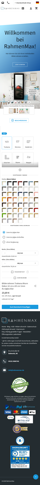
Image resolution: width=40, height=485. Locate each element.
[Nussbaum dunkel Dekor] (14, 204)
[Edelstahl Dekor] (20, 215)
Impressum (20, 329)
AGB (12, 326)
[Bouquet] (15, 102)
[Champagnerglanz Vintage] (14, 215)
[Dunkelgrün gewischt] (30, 194)
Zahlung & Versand (8, 329)
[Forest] (12, 102)
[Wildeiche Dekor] (14, 220)
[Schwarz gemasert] (25, 183)
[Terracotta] (14, 199)
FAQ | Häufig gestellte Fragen (12, 332)
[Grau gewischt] (4, 188)
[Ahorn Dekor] (4, 183)
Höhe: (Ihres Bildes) (8, 259)
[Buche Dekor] (25, 199)
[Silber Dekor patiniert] (9, 220)
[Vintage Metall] (25, 204)
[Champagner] (36, 204)
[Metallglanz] (4, 194)
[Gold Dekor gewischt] (36, 215)
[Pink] (36, 194)
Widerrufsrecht (20, 326)
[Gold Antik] (4, 210)
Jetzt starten (20, 64)
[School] (26, 102)
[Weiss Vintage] (20, 220)
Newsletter (27, 332)
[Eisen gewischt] (30, 204)
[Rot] (36, 210)
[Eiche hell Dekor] (30, 199)
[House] (8, 102)
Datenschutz (31, 326)
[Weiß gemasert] (36, 188)
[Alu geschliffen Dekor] (20, 204)
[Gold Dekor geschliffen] (30, 215)
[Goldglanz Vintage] (9, 215)
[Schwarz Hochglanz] (14, 183)
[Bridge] (19, 102)
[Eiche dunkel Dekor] (4, 204)
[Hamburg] (22, 102)
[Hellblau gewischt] (30, 183)
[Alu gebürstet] (9, 188)
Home (4, 326)
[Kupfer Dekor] (30, 210)
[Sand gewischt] (20, 199)
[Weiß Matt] (25, 188)
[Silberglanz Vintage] (9, 210)
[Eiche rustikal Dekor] (36, 199)
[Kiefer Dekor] (20, 210)
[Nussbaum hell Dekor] (9, 204)
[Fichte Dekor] (25, 215)
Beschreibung (21, 120)
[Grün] (4, 215)
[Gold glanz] (36, 183)
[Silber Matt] (20, 188)
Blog (8, 326)
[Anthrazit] (14, 188)
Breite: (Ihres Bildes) (8, 249)
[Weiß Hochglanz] (30, 188)
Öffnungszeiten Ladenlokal (11, 334)
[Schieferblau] (25, 194)
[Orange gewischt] (9, 199)
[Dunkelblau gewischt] (20, 194)
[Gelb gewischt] (4, 199)
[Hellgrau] (4, 220)
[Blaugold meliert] (14, 194)
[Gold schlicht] (9, 194)
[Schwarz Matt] (9, 183)
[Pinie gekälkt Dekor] (25, 210)
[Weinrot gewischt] (20, 183)
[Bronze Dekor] (14, 210)
